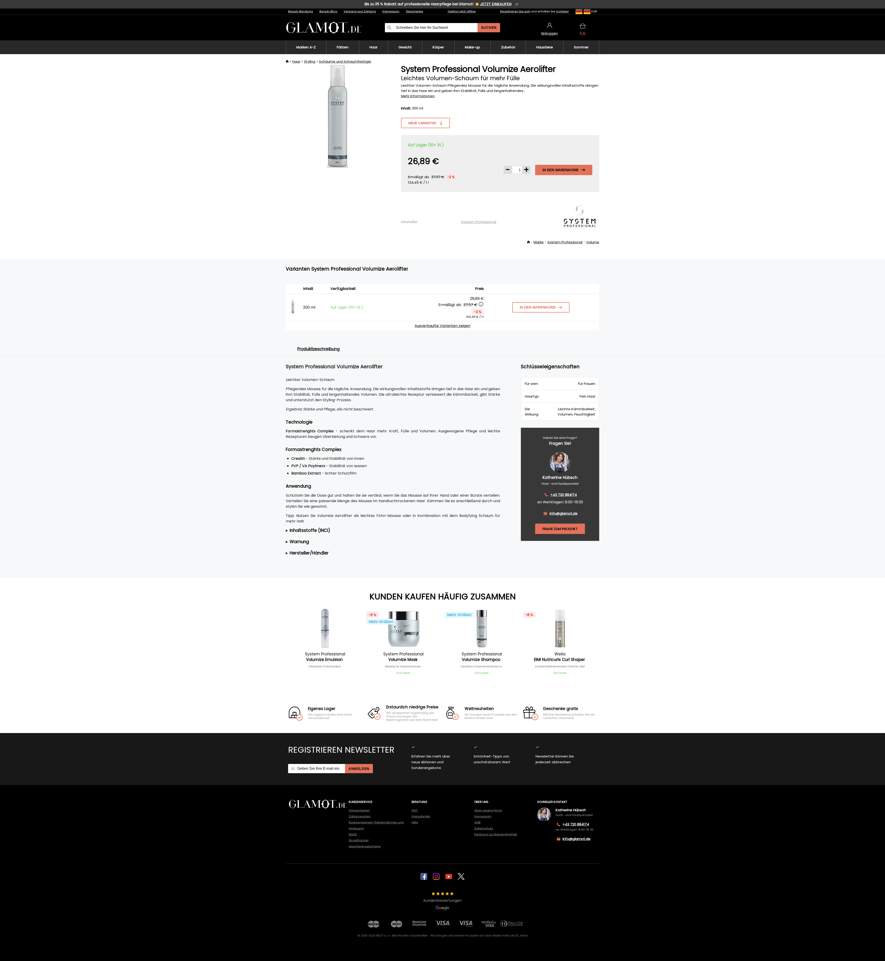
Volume (592, 242)
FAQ (415, 810)
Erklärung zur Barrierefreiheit (495, 834)
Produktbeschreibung (318, 349)
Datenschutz (483, 828)
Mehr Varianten (422, 123)
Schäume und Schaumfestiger (345, 61)
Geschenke (414, 11)
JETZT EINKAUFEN (495, 4)
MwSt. (353, 834)
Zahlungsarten (360, 816)
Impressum (390, 11)
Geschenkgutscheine (365, 846)
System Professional (478, 221)
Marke (539, 242)
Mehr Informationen (418, 96)
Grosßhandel (359, 840)
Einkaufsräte (421, 816)
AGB (477, 822)
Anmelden (358, 769)
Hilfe (415, 822)
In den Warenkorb (560, 170)
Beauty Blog (328, 11)
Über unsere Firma (488, 810)
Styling (309, 61)
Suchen (489, 27)
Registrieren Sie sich (515, 11)
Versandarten (359, 810)
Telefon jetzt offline (462, 11)
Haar (296, 61)
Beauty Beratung (300, 11)
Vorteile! (562, 11)
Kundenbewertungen (442, 900)
